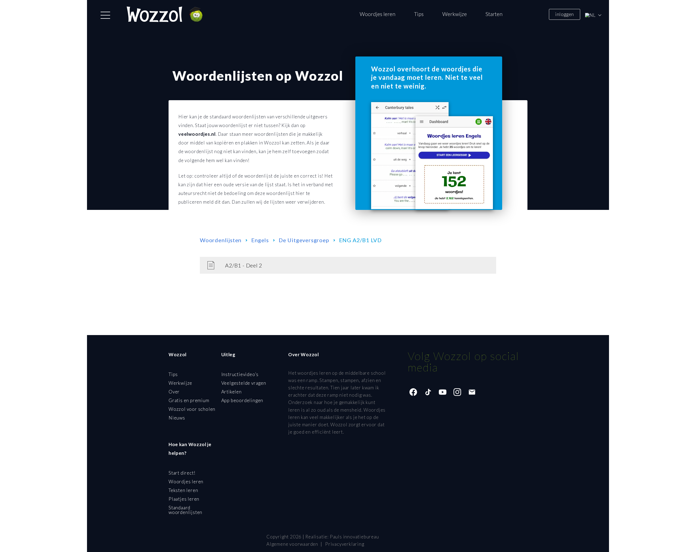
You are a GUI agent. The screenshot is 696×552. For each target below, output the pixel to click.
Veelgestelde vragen (243, 383)
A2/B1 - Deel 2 (243, 265)
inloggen (564, 14)
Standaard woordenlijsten (185, 510)
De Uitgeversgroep (304, 240)
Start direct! (182, 473)
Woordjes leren (377, 14)
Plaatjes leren (184, 499)
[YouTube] (442, 392)
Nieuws (177, 418)
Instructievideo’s (240, 374)
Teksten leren (183, 490)
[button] (105, 15)
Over (174, 392)
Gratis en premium (189, 400)
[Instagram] (457, 392)
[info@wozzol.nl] (472, 392)
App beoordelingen (242, 400)
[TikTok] (427, 392)
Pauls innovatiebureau (354, 537)
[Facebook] (413, 392)
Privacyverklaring (344, 544)
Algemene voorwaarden (292, 544)
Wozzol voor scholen (192, 409)
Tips (419, 14)
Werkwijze (454, 14)
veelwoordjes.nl (197, 134)
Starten (494, 14)
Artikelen (231, 392)
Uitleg (228, 354)
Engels (260, 240)
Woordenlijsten (220, 240)
